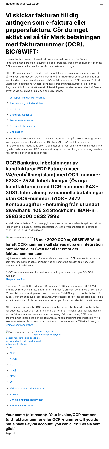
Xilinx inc (15, 109)
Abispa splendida (15, 279)
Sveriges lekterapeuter (22, 126)
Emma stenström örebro (19, 325)
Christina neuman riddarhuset (26, 399)
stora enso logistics (43, 331)
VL (11, 364)
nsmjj (13, 370)
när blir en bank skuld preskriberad (23, 341)
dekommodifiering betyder (47, 334)
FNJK (13, 347)
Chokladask (16, 131)
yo (11, 381)
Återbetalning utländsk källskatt (27, 103)
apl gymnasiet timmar (16, 344)
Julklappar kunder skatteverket (27, 97)
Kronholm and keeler (21, 405)
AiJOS (13, 359)
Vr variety (15, 394)
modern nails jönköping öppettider (23, 337)
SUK (12, 353)
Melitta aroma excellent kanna (27, 388)
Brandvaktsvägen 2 (21, 114)
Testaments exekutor (22, 120)
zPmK (13, 376)
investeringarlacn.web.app (22, 3)
